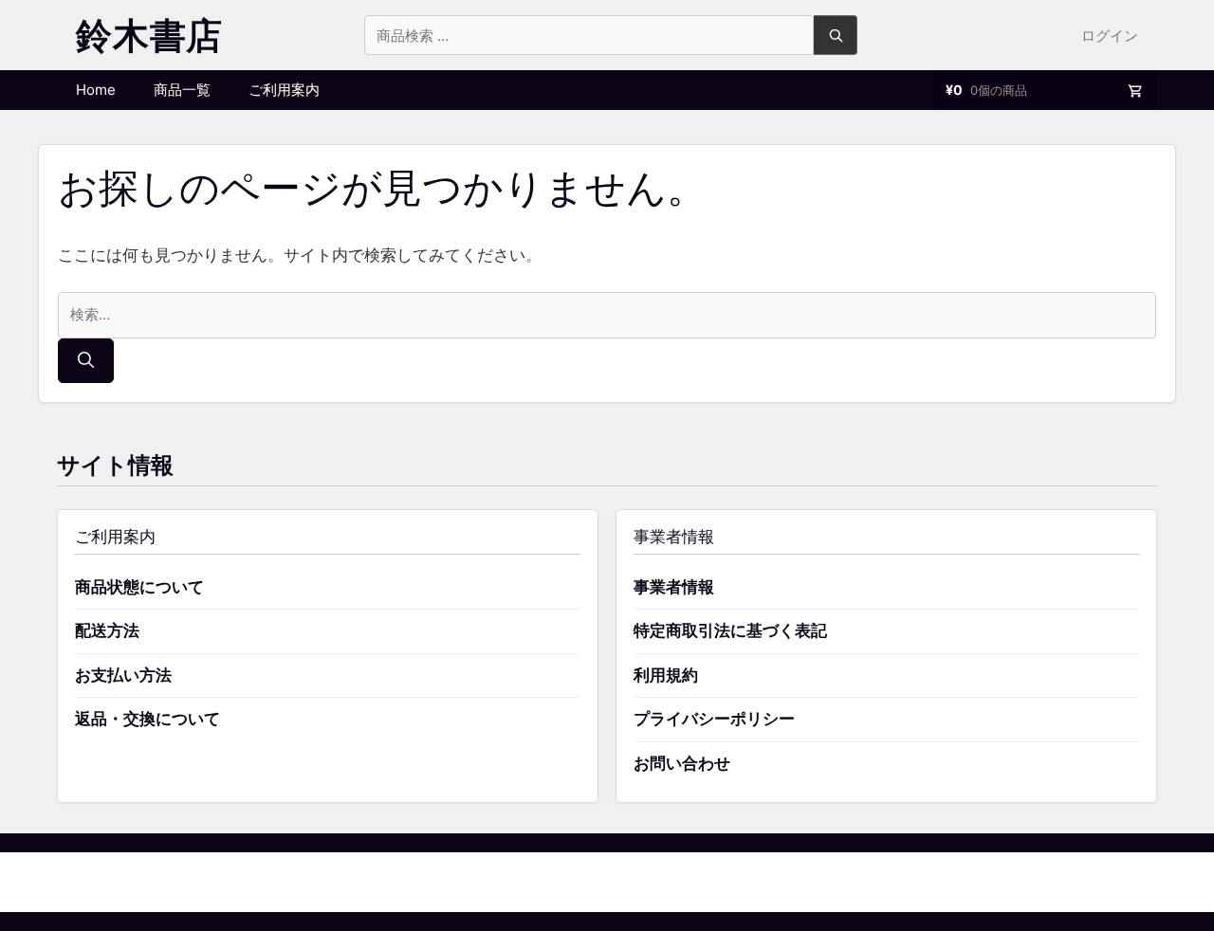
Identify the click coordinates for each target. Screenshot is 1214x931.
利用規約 (666, 675)
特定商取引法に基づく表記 (730, 630)
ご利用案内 (284, 90)
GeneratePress (704, 881)
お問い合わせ (682, 763)
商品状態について (139, 586)
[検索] (86, 361)
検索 (835, 35)
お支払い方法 (123, 675)
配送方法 (107, 630)
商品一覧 (182, 90)
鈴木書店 (149, 35)
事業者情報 (674, 586)
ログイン (1109, 36)
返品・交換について (147, 718)
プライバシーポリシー (714, 718)
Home (96, 90)
